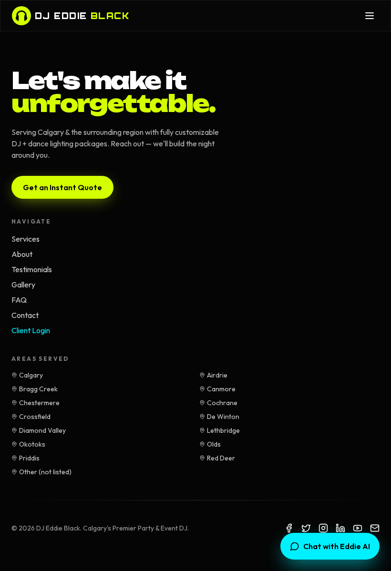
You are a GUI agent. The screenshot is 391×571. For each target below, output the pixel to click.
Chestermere (39, 402)
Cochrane (222, 402)
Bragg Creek (38, 389)
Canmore (221, 389)
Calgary (31, 375)
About (21, 254)
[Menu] (369, 15)
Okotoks (32, 444)
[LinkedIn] (340, 528)
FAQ (19, 300)
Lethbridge (223, 430)
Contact (25, 315)
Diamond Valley (42, 430)
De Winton (223, 416)
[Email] (375, 528)
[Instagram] (323, 528)
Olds (214, 444)
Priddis (29, 458)
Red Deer (221, 458)
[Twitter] (306, 528)
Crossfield (35, 416)
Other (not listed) (45, 472)
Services (25, 239)
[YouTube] (357, 528)
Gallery (23, 284)
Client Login (30, 330)
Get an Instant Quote (62, 187)
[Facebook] (289, 528)
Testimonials (31, 269)
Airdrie (217, 375)
